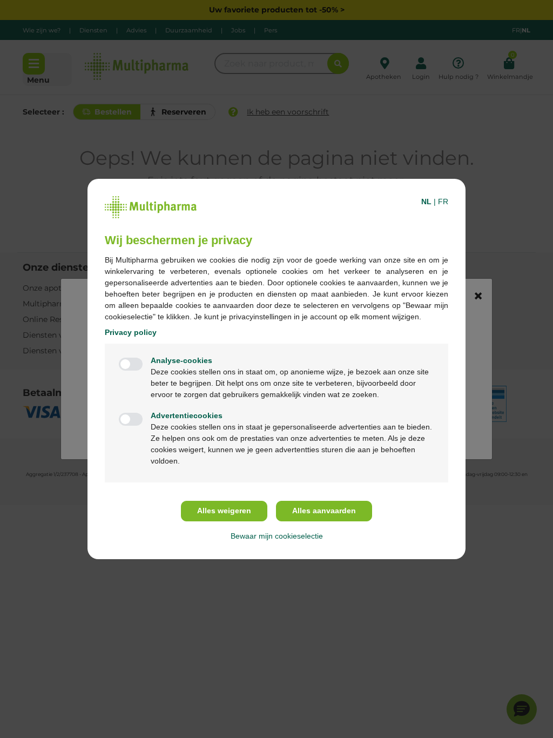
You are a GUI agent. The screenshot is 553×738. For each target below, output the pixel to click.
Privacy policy (131, 332)
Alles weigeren (224, 510)
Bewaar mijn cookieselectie (277, 536)
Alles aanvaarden (324, 510)
